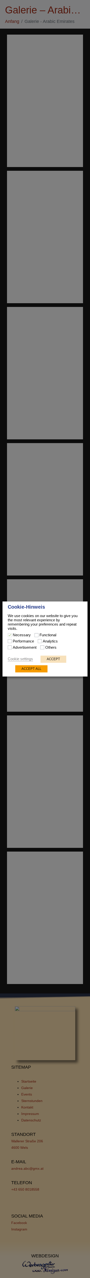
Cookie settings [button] (20, 659)
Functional (48, 635)
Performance (23, 641)
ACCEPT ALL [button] (31, 669)
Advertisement (24, 648)
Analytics (50, 641)
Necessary (22, 635)
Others (50, 648)
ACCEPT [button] (53, 659)
